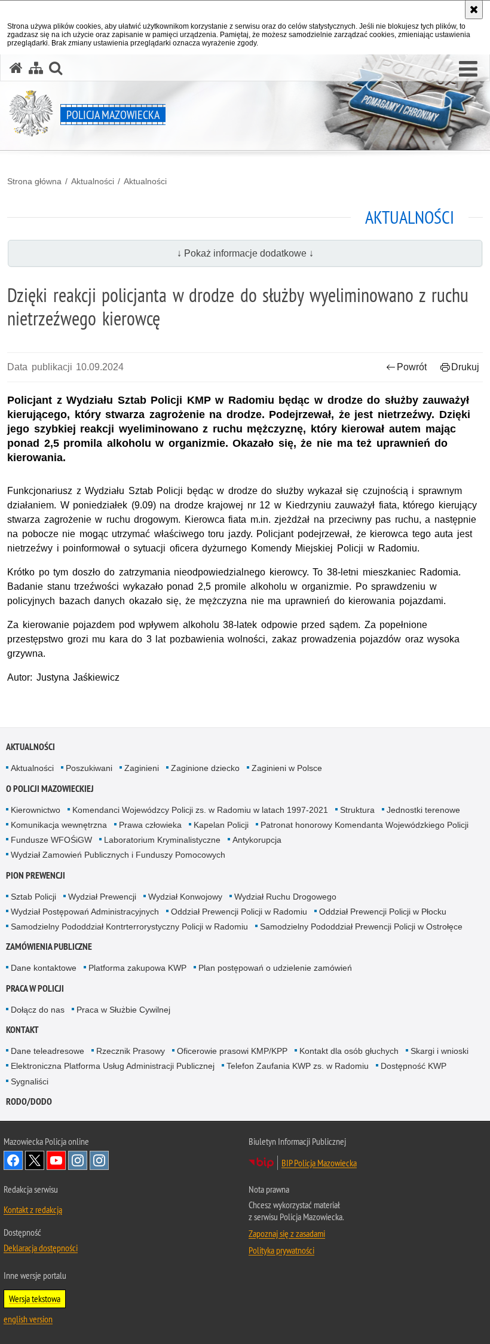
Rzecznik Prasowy (130, 1051)
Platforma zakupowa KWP (137, 968)
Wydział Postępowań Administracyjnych (85, 911)
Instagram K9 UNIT (77, 1160)
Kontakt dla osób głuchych (349, 1051)
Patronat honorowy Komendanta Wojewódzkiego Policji (364, 825)
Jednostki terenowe (423, 810)
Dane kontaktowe (43, 968)
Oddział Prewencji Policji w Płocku (382, 911)
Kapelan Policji (221, 825)
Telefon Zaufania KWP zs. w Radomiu (297, 1066)
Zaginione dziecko (205, 768)
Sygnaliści (29, 1081)
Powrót (412, 367)
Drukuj (465, 367)
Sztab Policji (33, 896)
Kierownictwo (35, 810)
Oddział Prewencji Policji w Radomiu (239, 911)
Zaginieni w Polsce (287, 768)
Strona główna (34, 181)
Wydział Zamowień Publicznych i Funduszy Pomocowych (118, 855)
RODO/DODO (29, 1101)
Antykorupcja (256, 840)
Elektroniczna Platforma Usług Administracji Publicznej (113, 1066)
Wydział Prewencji (102, 896)
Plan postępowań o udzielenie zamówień (275, 968)
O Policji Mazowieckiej (50, 788)
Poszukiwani (89, 768)
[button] (468, 69)
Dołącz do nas (38, 1009)
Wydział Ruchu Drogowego (285, 896)
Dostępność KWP (413, 1066)
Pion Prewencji (35, 875)
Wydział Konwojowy (185, 896)
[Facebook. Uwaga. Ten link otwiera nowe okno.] (13, 1160)
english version (28, 1319)
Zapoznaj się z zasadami (287, 1233)
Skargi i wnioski (439, 1051)
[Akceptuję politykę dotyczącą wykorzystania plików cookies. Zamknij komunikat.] (474, 9)
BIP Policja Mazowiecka (319, 1163)
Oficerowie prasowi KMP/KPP (232, 1051)
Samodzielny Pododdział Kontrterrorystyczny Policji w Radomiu (129, 926)
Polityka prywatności (281, 1250)
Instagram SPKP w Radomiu (99, 1160)
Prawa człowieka (150, 825)
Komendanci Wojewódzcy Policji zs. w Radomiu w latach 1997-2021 (200, 810)
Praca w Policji (35, 988)
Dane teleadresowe (47, 1051)
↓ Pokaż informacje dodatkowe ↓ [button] (245, 253)
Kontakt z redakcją (33, 1209)
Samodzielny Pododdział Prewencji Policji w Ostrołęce (361, 926)
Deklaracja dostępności (41, 1248)
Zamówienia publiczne (49, 946)
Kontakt (22, 1029)
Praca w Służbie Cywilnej (123, 1009)
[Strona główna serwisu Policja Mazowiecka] (16, 67)
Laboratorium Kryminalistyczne (162, 840)
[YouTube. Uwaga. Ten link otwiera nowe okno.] (56, 1160)
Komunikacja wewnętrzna (59, 825)
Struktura (357, 810)
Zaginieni (141, 768)
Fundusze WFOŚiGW (51, 840)
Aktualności (92, 181)
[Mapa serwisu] (36, 67)
